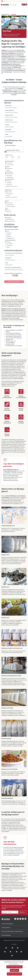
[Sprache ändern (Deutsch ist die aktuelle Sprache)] (2, 1)
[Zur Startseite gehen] (5, 5)
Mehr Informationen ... (14, 964)
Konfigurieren (14, 970)
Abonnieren (23, 912)
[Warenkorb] (16, 5)
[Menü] (11, 5)
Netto (26, 4)
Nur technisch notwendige (14, 966)
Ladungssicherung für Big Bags (15, 879)
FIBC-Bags (9, 50)
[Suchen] (13, 5)
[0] (23, 4)
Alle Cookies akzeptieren (14, 974)
